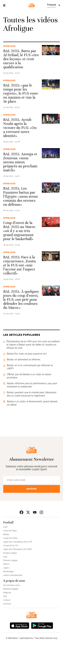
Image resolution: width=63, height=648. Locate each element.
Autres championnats (12, 575)
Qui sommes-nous (11, 585)
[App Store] (19, 625)
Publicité (7, 593)
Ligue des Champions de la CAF (17, 542)
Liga (5, 557)
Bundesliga (8, 571)
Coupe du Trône (10, 538)
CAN (5, 527)
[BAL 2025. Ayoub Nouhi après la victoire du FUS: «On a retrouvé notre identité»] (51, 119)
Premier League (10, 560)
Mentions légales (10, 589)
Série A (6, 564)
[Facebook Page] (21, 512)
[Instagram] (41, 512)
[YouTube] (35, 512)
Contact (6, 600)
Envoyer (31, 489)
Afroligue (9, 46)
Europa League (10, 553)
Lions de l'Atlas (10, 531)
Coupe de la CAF (10, 545)
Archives (7, 604)
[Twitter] (28, 512)
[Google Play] (42, 625)
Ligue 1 (6, 568)
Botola (6, 534)
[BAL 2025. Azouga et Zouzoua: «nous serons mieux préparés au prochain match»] (51, 153)
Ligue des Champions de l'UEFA (17, 549)
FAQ (5, 596)
